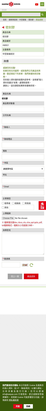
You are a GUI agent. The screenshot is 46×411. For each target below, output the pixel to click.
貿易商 (27, 203)
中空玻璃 (22, 20)
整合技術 (9, 296)
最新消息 (9, 301)
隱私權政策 (31, 309)
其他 (6, 207)
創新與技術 (13, 20)
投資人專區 (10, 309)
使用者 (7, 203)
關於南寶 (30, 296)
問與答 (8, 305)
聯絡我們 (30, 305)
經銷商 (17, 203)
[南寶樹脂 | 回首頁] (11, 4)
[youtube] (36, 5)
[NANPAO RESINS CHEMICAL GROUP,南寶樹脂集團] (14, 327)
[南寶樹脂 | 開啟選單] (42, 4)
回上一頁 (15, 276)
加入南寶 (42, 207)
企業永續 (30, 301)
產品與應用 (10, 292)
